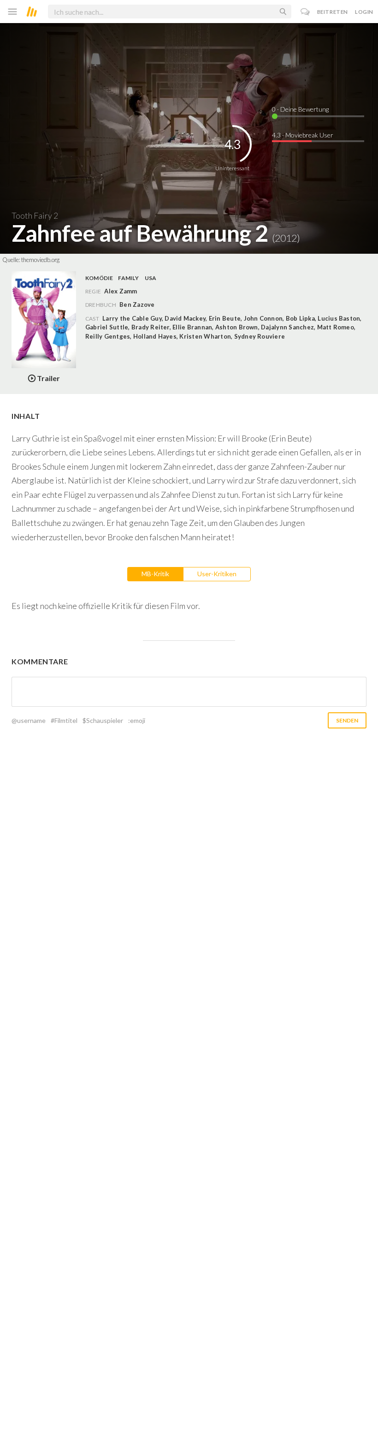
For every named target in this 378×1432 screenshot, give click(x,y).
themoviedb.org (40, 259)
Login (364, 12)
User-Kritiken (216, 574)
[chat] (305, 12)
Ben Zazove (136, 304)
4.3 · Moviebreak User (302, 135)
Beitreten (332, 12)
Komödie (99, 277)
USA (151, 277)
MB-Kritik (155, 574)
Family (128, 277)
